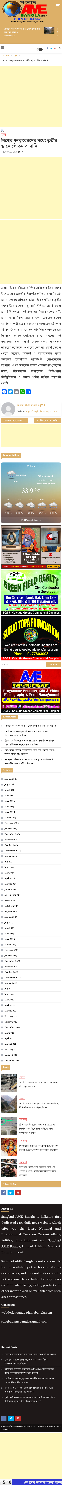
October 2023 (11, 906)
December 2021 (12, 1027)
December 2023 (12, 895)
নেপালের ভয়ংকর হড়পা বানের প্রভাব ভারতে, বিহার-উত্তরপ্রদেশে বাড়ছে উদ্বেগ (26, 733)
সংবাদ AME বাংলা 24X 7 (14, 152)
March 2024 (10, 884)
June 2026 (9, 790)
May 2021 (9, 1033)
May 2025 (9, 807)
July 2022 (9, 989)
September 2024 (13, 851)
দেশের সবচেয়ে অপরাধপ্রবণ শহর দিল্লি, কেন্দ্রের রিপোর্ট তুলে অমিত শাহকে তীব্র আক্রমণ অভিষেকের (16, 421)
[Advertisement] (31, 96)
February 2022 (12, 1016)
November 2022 (12, 967)
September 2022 (13, 978)
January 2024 (11, 889)
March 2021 (10, 1044)
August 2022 (11, 983)
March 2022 (10, 1011)
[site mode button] (40, 49)
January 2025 (11, 829)
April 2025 (10, 812)
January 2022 (11, 1022)
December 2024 (12, 834)
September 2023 (13, 911)
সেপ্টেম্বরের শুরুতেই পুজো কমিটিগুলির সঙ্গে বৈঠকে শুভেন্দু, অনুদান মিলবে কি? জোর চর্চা (30, 752)
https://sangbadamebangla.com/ (41, 411)
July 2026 (9, 785)
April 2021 (9, 1038)
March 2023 (10, 945)
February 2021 (11, 1049)
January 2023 (11, 956)
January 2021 (11, 1055)
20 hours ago (6, 36)
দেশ (3, 135)
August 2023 (11, 917)
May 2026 (9, 796)
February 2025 (12, 823)
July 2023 (9, 923)
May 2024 (9, 873)
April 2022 (10, 1005)
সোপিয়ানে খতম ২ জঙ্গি (47, 421)
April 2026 (10, 801)
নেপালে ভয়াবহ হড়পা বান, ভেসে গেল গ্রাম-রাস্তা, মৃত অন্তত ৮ (30, 726)
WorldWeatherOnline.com (31, 520)
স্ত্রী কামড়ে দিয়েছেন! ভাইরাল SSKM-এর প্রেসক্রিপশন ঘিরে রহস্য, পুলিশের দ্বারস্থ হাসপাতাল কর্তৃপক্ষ (29, 743)
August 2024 (11, 856)
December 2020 (12, 1061)
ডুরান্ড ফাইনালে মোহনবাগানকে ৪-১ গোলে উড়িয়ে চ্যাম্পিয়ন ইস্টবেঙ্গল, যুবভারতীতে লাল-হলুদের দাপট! (30, 1399)
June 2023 (9, 928)
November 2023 (12, 900)
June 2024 (9, 867)
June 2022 (9, 994)
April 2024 (10, 878)
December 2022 (12, 961)
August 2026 (11, 779)
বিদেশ (22, 1077)
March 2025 (10, 818)
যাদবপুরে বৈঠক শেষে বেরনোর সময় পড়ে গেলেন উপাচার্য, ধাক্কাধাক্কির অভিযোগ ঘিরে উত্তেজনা (29, 762)
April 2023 (10, 939)
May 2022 (9, 1000)
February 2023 (12, 950)
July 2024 (9, 862)
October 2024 (11, 845)
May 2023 (9, 934)
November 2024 (12, 840)
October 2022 (11, 972)
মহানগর (23, 1120)
